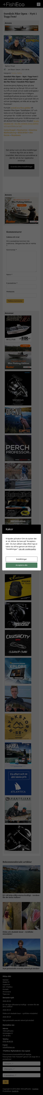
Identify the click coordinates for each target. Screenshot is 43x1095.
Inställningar (21, 559)
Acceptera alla (21, 565)
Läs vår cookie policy (27, 549)
